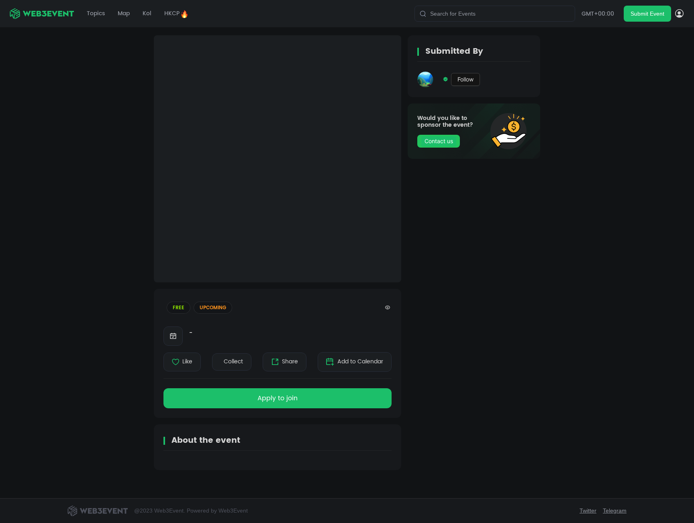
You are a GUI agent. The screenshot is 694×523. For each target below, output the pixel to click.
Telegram (615, 510)
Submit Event (647, 13)
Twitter (588, 510)
